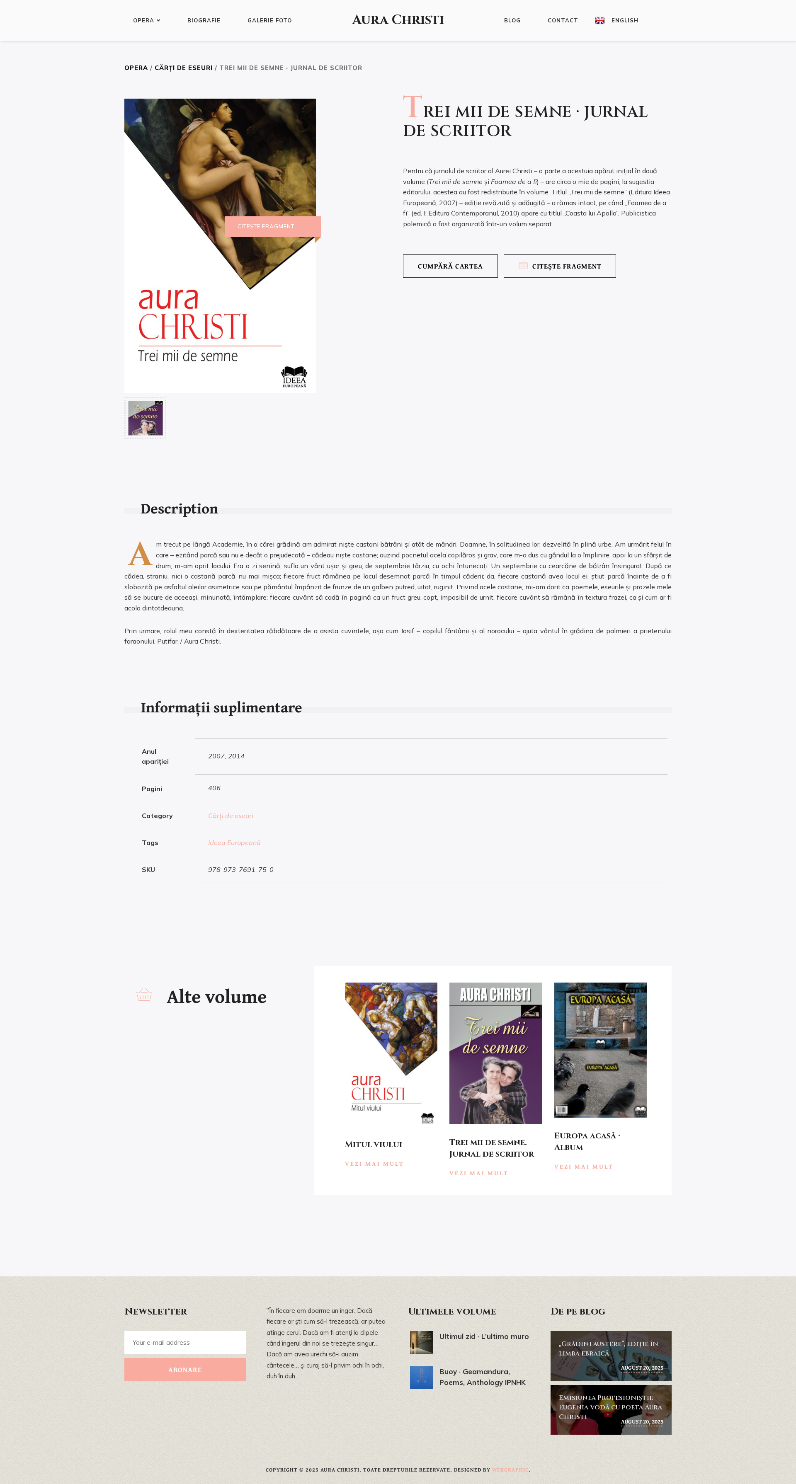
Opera (143, 20)
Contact (563, 20)
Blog (512, 20)
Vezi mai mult (374, 1163)
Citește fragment (567, 266)
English (625, 20)
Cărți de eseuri (184, 68)
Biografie (204, 20)
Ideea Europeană (234, 842)
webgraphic (510, 1470)
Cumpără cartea (450, 266)
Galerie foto (270, 20)
